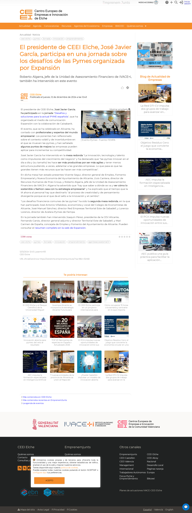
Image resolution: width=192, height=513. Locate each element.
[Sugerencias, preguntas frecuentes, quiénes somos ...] (167, 2)
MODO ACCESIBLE (146, 2)
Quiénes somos (135, 26)
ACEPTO (49, 480)
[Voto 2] (122, 237)
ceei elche (26, 39)
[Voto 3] (124, 237)
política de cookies (69, 468)
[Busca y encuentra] (176, 2)
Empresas (107, 26)
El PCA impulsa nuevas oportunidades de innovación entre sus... (155, 219)
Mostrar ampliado (119, 109)
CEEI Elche (35, 94)
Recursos (66, 26)
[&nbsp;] (154, 55)
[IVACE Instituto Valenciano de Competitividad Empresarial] (73, 424)
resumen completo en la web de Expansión (60, 227)
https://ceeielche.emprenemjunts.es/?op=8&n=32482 (65, 259)
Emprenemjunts (78, 447)
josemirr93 (41, 252)
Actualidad (24, 26)
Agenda (37, 26)
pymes (36, 39)
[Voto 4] (127, 237)
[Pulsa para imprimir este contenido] (127, 87)
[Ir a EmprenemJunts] (116, 3)
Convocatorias (51, 26)
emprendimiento (74, 39)
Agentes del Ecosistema (86, 26)
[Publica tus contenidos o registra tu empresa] (171, 2)
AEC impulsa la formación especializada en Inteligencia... (155, 182)
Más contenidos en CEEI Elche (37, 397)
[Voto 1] (119, 237)
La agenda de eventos (33, 403)
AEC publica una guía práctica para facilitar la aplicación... (154, 257)
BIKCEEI (119, 26)
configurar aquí (40, 473)
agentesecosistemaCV (98, 242)
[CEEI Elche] (44, 21)
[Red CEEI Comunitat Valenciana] (138, 427)
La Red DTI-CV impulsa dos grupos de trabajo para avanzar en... (155, 108)
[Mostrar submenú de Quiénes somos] (146, 26)
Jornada (46, 39)
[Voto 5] (129, 237)
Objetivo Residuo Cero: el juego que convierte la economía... (155, 145)
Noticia (36, 35)
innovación (58, 39)
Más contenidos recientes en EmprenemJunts (45, 400)
